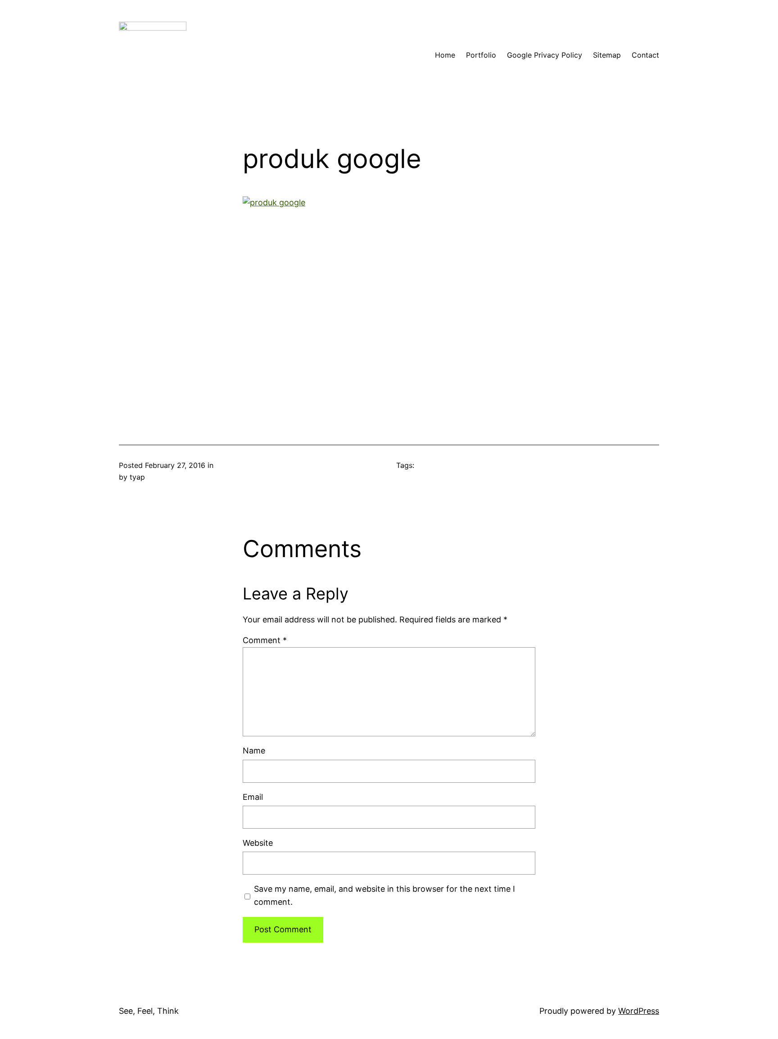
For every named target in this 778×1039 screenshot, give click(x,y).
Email (253, 797)
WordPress (638, 1011)
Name (254, 750)
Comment (265, 640)
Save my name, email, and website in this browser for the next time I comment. (384, 895)
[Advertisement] (389, 299)
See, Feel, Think (149, 1011)
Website (258, 843)
